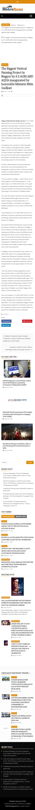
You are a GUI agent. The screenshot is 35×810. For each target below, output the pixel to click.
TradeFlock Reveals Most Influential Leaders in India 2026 (21, 718)
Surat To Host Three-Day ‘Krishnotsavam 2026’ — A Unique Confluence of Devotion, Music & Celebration (21, 648)
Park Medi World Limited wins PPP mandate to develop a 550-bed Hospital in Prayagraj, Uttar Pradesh (17, 414)
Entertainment (5, 559)
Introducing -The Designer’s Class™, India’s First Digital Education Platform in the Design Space (15, 551)
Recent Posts (21, 516)
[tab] (8, 516)
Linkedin (7, 325)
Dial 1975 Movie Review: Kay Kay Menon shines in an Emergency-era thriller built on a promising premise (16, 603)
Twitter (17, 321)
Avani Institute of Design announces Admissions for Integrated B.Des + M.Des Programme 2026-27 (16, 503)
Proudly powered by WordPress (14, 804)
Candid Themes (24, 806)
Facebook (7, 321)
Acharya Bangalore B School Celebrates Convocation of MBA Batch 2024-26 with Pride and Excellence (17, 475)
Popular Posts (8, 516)
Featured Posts (7, 575)
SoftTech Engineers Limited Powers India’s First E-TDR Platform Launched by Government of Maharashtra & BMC (17, 383)
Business (5, 65)
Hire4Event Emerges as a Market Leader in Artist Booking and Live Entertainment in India (17, 446)
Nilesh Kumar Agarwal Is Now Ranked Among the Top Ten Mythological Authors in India (16, 526)
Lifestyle (4, 521)
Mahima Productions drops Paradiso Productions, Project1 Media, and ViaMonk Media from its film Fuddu (16, 338)
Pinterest (28, 321)
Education (4, 534)
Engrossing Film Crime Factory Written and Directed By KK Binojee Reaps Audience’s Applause (17, 564)
